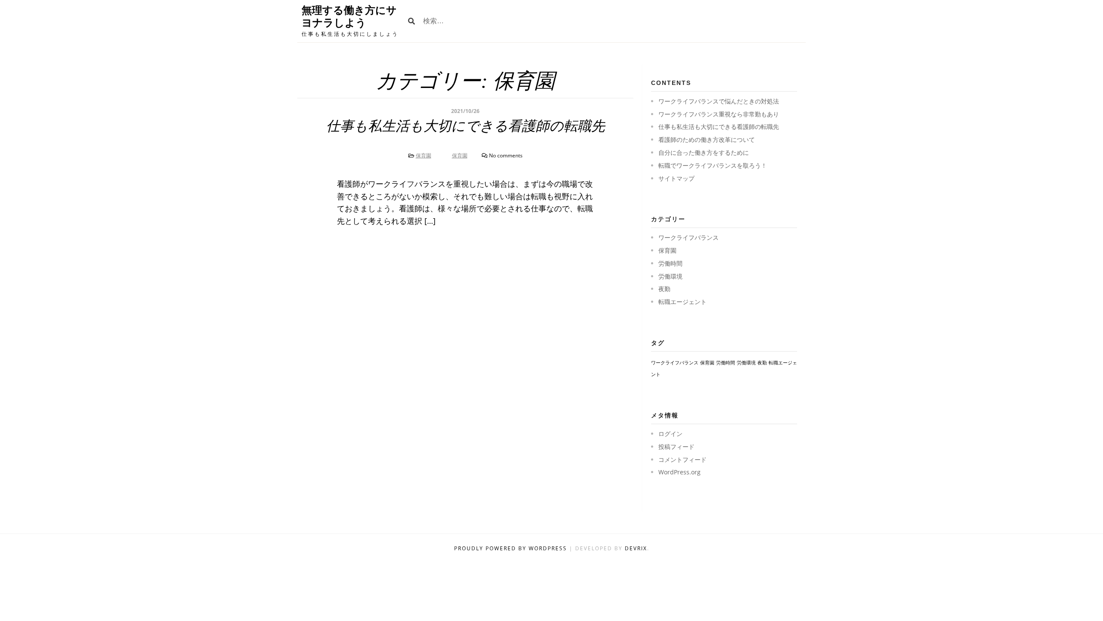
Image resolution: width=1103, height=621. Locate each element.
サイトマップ (676, 178)
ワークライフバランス (688, 237)
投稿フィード (676, 446)
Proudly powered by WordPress (511, 548)
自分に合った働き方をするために (703, 152)
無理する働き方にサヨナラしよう (349, 16)
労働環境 (670, 276)
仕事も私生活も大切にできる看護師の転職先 (465, 126)
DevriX (636, 548)
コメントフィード (682, 459)
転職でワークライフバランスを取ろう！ (712, 165)
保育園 (423, 155)
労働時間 (670, 263)
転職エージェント (682, 302)
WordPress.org (679, 472)
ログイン (670, 434)
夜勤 (664, 289)
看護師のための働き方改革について (706, 139)
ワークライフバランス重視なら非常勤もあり (718, 114)
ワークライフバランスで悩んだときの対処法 (718, 101)
